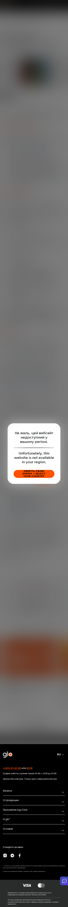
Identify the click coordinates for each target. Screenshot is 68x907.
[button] (64, 881)
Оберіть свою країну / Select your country (33, 474)
